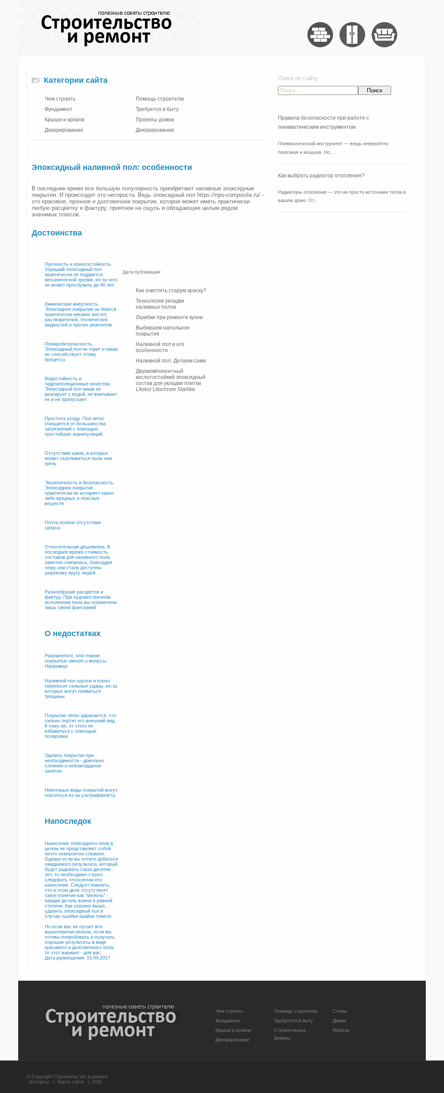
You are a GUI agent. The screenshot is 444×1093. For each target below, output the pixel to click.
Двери (339, 1020)
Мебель (341, 1030)
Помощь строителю (160, 99)
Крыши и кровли (65, 120)
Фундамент (58, 109)
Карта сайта (71, 1081)
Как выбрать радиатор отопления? (321, 176)
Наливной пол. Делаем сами (171, 361)
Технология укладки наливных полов (160, 304)
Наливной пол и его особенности (160, 347)
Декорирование (64, 130)
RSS (97, 1081)
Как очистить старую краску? (171, 290)
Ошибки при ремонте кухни (169, 317)
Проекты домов (155, 120)
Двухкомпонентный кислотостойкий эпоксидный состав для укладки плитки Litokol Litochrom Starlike (171, 380)
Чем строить (60, 99)
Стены (340, 1011)
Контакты (39, 1081)
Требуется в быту (157, 109)
